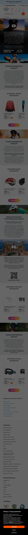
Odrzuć (14, 530)
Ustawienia (14, 532)
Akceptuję (14, 527)
